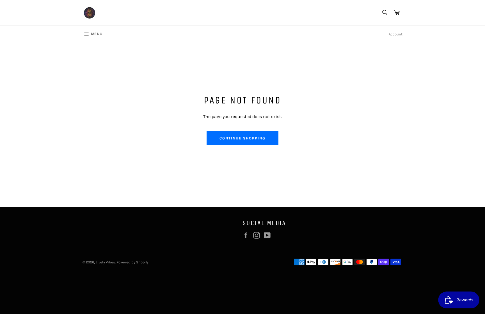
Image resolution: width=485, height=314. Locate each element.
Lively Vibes (105, 262)
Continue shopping (242, 138)
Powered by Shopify (132, 262)
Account (395, 34)
